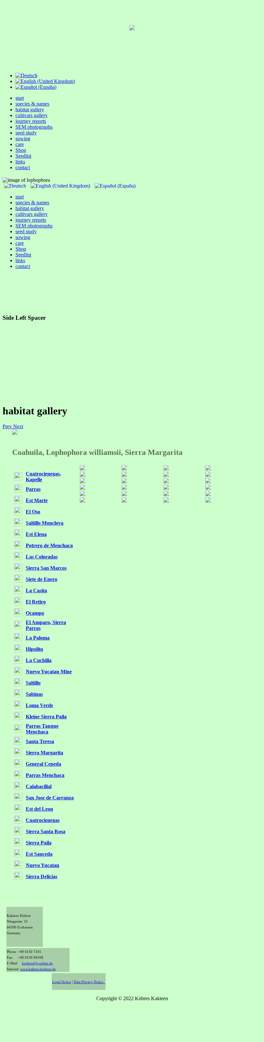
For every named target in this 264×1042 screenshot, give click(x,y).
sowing (22, 138)
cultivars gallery (31, 115)
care (19, 144)
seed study (26, 132)
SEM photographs (33, 127)
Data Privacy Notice (89, 982)
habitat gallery (29, 109)
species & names (32, 103)
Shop (20, 150)
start (19, 98)
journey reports (30, 121)
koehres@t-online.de (37, 963)
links (20, 161)
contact (22, 167)
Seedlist (23, 156)
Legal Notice (61, 982)
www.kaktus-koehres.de (38, 969)
